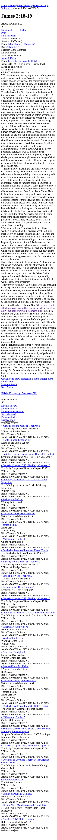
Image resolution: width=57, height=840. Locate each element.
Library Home (8, 5)
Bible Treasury (24, 5)
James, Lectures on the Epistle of (24, 61)
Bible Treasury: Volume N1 (21, 44)
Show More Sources (11, 55)
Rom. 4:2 (28, 308)
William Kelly (12, 47)
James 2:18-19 (8, 58)
